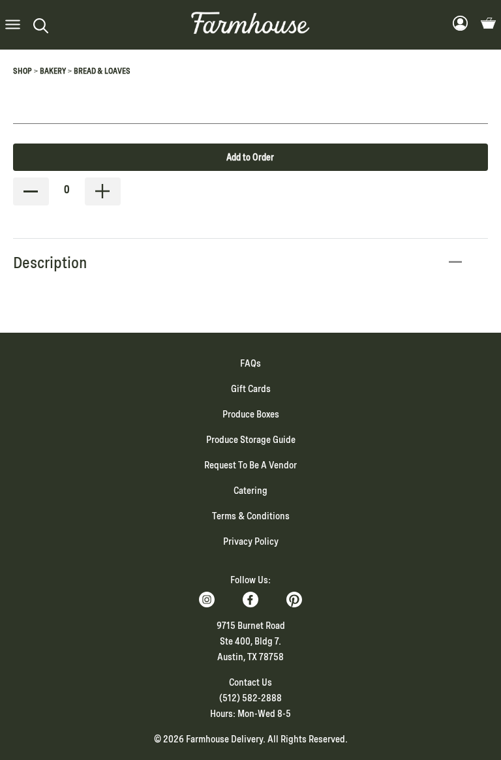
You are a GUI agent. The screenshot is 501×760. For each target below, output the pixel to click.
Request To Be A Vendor (250, 465)
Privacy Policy (251, 541)
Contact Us (250, 682)
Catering (250, 490)
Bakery (53, 71)
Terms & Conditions (251, 516)
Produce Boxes (250, 414)
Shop (22, 71)
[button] (12, 25)
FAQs (250, 363)
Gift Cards (251, 389)
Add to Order (250, 157)
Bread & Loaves (102, 71)
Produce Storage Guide (251, 440)
